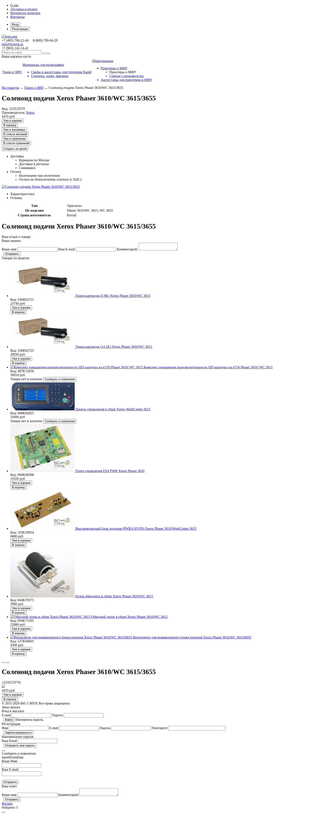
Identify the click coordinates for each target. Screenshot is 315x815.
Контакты (17, 17)
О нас (14, 5)
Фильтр (7, 803)
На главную (10, 88)
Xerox (30, 112)
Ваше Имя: (10, 761)
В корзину (9, 125)
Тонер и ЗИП (34, 88)
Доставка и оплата (23, 9)
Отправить (12, 254)
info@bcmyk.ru (12, 44)
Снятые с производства (126, 76)
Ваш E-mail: (10, 769)
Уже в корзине (12, 120)
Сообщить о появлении (60, 379)
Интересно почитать (25, 13)
